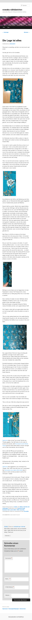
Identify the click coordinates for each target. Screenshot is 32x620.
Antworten (7, 535)
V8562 (18, 510)
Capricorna (5, 440)
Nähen (21, 507)
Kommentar (8, 558)
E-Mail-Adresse (9, 587)
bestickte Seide (21, 508)
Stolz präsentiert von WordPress (16, 617)
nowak (15, 507)
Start (4, 27)
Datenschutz (23, 608)
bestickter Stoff (6, 510)
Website (7, 595)
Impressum (5, 608)
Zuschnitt (22, 510)
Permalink (26, 511)
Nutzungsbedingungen (14, 608)
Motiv (15, 510)
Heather (6, 526)
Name (7, 578)
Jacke (11, 510)
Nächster (27, 32)
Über (8, 27)
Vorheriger (5, 32)
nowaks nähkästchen (12, 9)
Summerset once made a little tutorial (13, 470)
